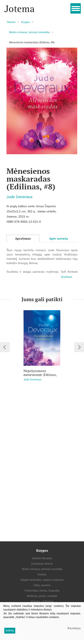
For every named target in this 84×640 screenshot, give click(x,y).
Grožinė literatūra (42, 558)
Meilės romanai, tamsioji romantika (29, 32)
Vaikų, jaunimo (42, 585)
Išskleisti (66, 277)
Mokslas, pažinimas (42, 601)
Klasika (42, 574)
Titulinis (11, 22)
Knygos (25, 22)
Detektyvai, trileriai (42, 563)
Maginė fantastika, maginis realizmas (42, 579)
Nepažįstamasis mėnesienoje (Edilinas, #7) (39, 373)
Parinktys (74, 628)
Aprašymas (23, 238)
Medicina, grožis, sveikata (42, 596)
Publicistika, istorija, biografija (42, 590)
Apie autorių (58, 238)
